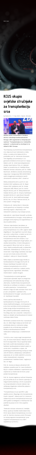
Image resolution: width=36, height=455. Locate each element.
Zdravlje (28, 116)
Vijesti (23, 116)
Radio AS (8, 116)
